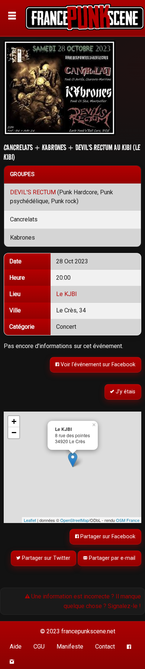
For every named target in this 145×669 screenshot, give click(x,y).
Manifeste (70, 646)
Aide (16, 646)
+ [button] (14, 421)
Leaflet (30, 520)
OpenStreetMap (74, 520)
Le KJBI (66, 294)
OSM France (127, 520)
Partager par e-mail (112, 558)
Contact (105, 646)
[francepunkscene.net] (84, 18)
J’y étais (125, 392)
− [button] (14, 432)
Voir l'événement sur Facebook (97, 364)
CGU (39, 646)
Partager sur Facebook (107, 536)
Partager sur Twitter (46, 558)
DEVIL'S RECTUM (33, 192)
